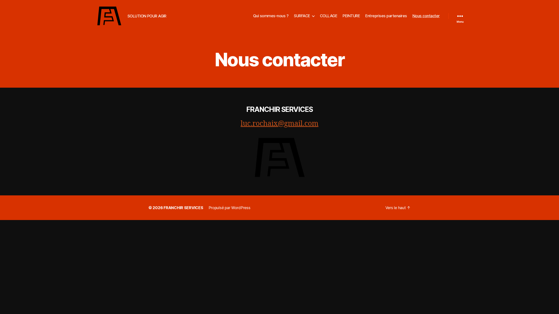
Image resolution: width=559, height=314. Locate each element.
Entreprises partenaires (386, 16)
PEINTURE (351, 16)
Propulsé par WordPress (229, 207)
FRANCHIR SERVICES (279, 109)
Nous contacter (426, 16)
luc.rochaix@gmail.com (279, 123)
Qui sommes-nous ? (271, 16)
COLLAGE (328, 16)
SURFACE (302, 16)
